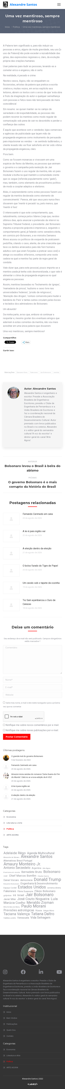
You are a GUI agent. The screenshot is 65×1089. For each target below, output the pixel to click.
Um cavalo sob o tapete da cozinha (41, 583)
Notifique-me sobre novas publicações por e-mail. (32, 730)
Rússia (39, 910)
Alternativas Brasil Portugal (17, 860)
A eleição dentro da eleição (37, 548)
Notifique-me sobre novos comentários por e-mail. (32, 725)
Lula (54, 898)
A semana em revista (11, 872)
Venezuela (23, 917)
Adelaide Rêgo (14, 852)
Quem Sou (11, 1030)
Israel (20, 895)
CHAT (5, 876)
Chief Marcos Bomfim (22, 875)
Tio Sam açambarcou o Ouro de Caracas (39, 602)
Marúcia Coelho (14, 902)
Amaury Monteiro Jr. (22, 864)
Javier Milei (9, 899)
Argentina (36, 868)
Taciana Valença (16, 913)
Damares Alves (22, 372)
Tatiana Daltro (42, 913)
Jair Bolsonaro (45, 372)
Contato (9, 1036)
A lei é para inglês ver (34, 531)
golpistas (7, 895)
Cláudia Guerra (43, 876)
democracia (26, 880)
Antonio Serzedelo (16, 867)
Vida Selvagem (40, 917)
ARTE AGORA (12, 835)
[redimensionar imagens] (11, 519)
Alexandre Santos (36, 856)
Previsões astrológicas (18, 910)
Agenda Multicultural (40, 853)
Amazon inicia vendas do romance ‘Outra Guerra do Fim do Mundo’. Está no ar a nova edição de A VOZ (35, 775)
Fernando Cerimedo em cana (38, 514)
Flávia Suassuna (25, 891)
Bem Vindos (11, 1018)
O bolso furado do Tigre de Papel (40, 565)
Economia (11, 817)
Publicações (11, 1024)
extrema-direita (54, 888)
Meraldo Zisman (40, 902)
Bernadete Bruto (31, 871)
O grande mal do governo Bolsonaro (27, 756)
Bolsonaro (51, 871)
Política (10, 829)
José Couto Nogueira (33, 898)
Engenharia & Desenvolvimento (39, 883)
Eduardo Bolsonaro (11, 884)
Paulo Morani (33, 906)
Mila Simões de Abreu (11, 907)
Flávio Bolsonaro (44, 891)
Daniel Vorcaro (11, 880)
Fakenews (34, 372)
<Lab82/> (32, 1084)
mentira (56, 372)
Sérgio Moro (48, 910)
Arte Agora (46, 868)
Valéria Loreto (9, 918)
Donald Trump (47, 879)
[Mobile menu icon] (59, 4)
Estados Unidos (32, 887)
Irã (14, 895)
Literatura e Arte (14, 823)
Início (8, 1012)
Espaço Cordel (9, 888)
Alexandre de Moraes (11, 857)
